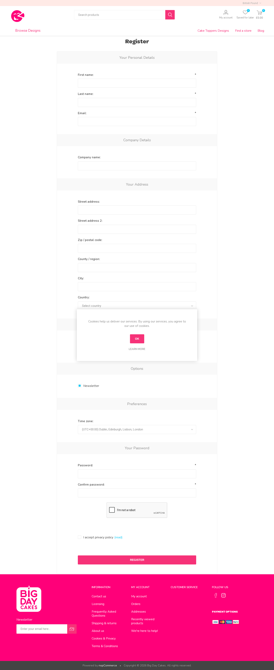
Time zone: (85, 421)
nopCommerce (108, 665)
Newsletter (91, 386)
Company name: (89, 157)
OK (137, 338)
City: (81, 278)
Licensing (98, 604)
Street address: (89, 202)
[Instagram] (223, 595)
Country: (83, 297)
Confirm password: (91, 485)
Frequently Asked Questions (104, 614)
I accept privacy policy (98, 537)
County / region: (89, 259)
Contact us (99, 596)
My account (225, 17)
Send (72, 629)
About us (98, 631)
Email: (82, 113)
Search (170, 14)
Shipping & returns (104, 623)
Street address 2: (90, 221)
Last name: (85, 94)
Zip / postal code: (90, 240)
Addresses (138, 612)
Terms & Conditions (105, 646)
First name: (85, 75)
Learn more (137, 349)
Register (137, 559)
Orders (135, 604)
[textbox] (119, 14)
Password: (85, 465)
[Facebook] (216, 595)
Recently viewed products (142, 621)
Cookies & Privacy (104, 638)
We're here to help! (144, 631)
